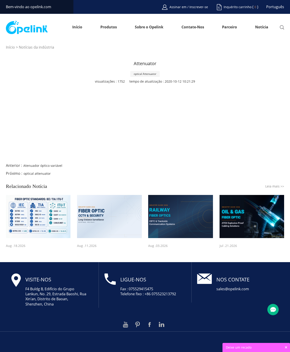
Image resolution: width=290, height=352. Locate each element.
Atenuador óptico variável (42, 165)
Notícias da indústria (36, 47)
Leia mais (274, 186)
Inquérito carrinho (237, 7)
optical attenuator (37, 173)
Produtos (108, 27)
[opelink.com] (27, 27)
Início (77, 27)
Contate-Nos (192, 27)
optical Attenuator (145, 74)
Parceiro (229, 27)
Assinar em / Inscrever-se (188, 7)
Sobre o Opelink (149, 27)
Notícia (261, 27)
